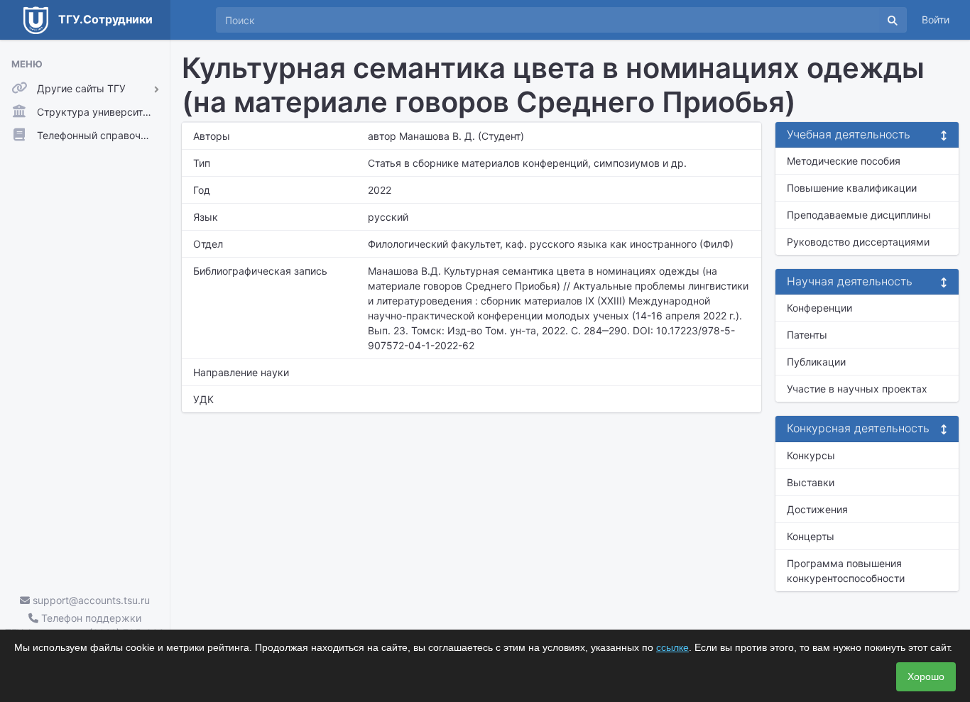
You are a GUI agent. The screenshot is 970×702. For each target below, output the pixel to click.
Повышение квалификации (852, 188)
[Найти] (892, 20)
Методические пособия (843, 161)
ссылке (672, 647)
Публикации (816, 362)
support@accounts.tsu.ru (90, 600)
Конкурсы (811, 455)
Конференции (819, 308)
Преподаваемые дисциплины (859, 215)
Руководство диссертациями (858, 242)
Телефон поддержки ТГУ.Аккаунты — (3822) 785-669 (85, 625)
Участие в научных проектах (857, 389)
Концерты (810, 536)
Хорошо (926, 676)
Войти (935, 19)
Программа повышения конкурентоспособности (846, 570)
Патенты (807, 335)
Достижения (817, 509)
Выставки (810, 482)
